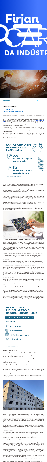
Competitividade (6, 100)
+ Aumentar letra (6, 106)
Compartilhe (41, 100)
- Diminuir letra (13, 106)
